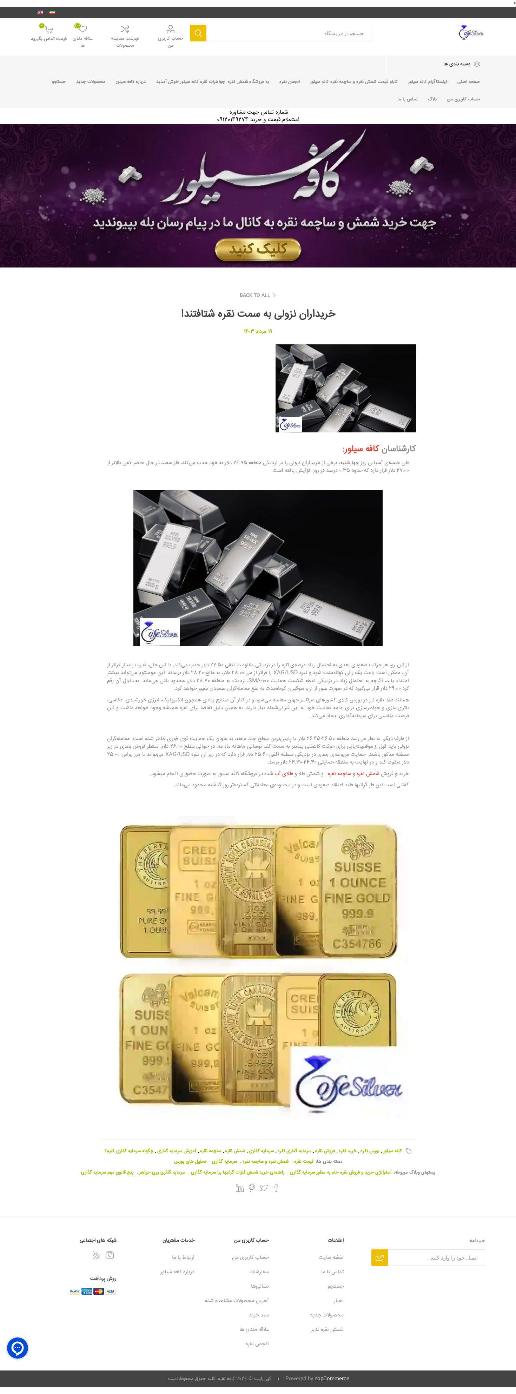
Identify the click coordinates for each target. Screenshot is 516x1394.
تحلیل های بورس (190, 1161)
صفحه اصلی (468, 81)
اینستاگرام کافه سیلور (427, 81)
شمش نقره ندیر (327, 1330)
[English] (40, 12)
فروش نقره (325, 1151)
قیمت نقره (303, 1161)
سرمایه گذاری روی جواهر (162, 1172)
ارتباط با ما (183, 1258)
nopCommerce (332, 1379)
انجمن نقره (289, 81)
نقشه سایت (331, 1258)
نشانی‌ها (260, 1286)
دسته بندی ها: (329, 1161)
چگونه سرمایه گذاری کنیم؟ (129, 1151)
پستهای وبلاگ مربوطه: (414, 1172)
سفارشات (259, 1272)
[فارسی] (52, 12)
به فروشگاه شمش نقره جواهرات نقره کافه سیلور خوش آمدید (212, 81)
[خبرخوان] (96, 1255)
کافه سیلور (362, 449)
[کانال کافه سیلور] (258, 195)
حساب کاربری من (170, 42)
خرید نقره (348, 1151)
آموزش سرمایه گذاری (176, 1151)
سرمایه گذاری (261, 1151)
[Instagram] (109, 1255)
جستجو (198, 33)
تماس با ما (407, 99)
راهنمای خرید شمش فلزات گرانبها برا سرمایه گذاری (237, 1172)
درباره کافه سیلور (131, 81)
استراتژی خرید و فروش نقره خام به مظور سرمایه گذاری (340, 1172)
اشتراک (379, 1257)
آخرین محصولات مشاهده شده (237, 1301)
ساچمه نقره (337, 774)
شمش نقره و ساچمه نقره (266, 1161)
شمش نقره (367, 774)
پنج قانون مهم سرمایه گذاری (107, 1172)
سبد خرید (259, 1315)
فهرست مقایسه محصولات (125, 42)
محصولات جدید (90, 81)
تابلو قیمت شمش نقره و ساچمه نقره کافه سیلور (354, 81)
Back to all (255, 295)
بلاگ (432, 99)
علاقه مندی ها (254, 1330)
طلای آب (283, 774)
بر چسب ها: (407, 1151)
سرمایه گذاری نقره (294, 1151)
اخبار (339, 1301)
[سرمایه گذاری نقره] (258, 967)
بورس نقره (369, 1151)
